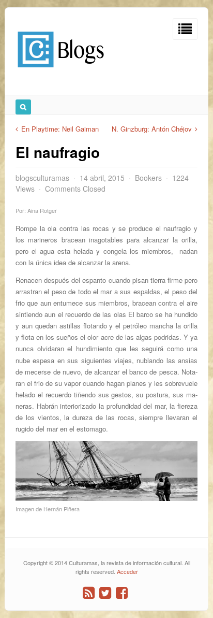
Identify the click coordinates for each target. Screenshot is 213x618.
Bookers (148, 178)
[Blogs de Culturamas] (61, 71)
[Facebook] (122, 593)
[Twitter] (105, 593)
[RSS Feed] (89, 593)
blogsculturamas (42, 178)
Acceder (127, 571)
